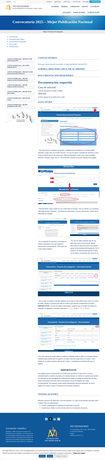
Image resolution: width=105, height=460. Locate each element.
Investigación (59, 32)
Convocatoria (13, 37)
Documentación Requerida (17, 42)
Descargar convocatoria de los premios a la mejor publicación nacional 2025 (62, 64)
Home (45, 32)
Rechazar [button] (42, 456)
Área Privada (96, 1)
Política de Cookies (79, 453)
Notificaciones (13, 46)
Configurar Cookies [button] (60, 456)
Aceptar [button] (50, 456)
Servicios (51, 32)
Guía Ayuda (13, 44)
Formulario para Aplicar (16, 39)
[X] (50, 419)
